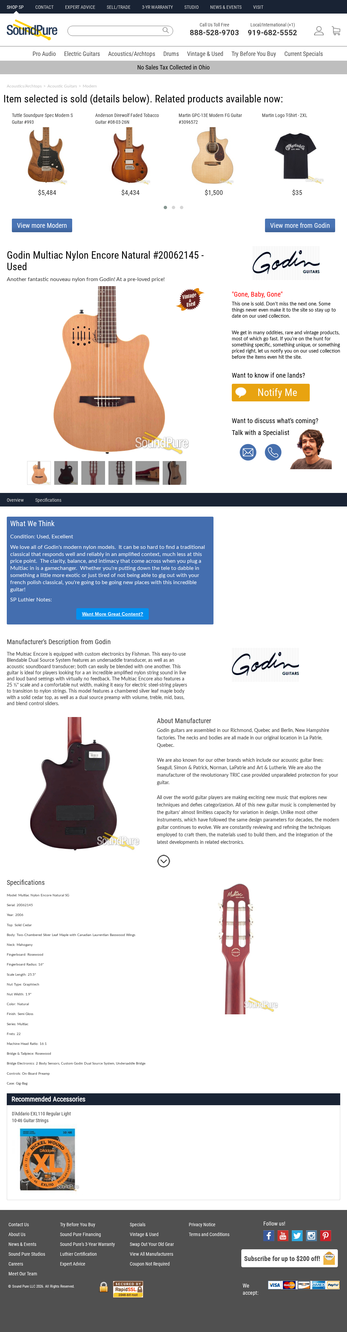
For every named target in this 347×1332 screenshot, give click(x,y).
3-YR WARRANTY (157, 7)
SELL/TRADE (118, 7)
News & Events (22, 1244)
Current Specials (303, 53)
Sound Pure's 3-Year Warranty (87, 1244)
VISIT (258, 7)
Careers (15, 1264)
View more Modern (42, 225)
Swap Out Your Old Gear (152, 1244)
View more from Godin (300, 225)
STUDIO (191, 7)
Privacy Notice (202, 1224)
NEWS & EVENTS (226, 7)
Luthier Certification (78, 1254)
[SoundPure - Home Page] (32, 38)
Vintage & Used (205, 53)
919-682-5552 (272, 32)
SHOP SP (15, 7)
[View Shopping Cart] (336, 33)
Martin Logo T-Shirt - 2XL (284, 115)
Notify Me (277, 392)
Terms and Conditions (209, 1234)
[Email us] (248, 459)
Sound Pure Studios (26, 1254)
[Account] (319, 33)
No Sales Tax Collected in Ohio (173, 67)
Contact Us (18, 1224)
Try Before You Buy (253, 53)
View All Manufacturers (151, 1254)
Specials (137, 1224)
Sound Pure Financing (80, 1234)
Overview (15, 500)
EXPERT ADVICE (80, 7)
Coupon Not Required (150, 1264)
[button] (165, 207)
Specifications (48, 500)
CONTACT (44, 7)
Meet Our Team (22, 1273)
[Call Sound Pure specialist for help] (273, 459)
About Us (16, 1234)
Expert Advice (72, 1264)
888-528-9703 (214, 32)
